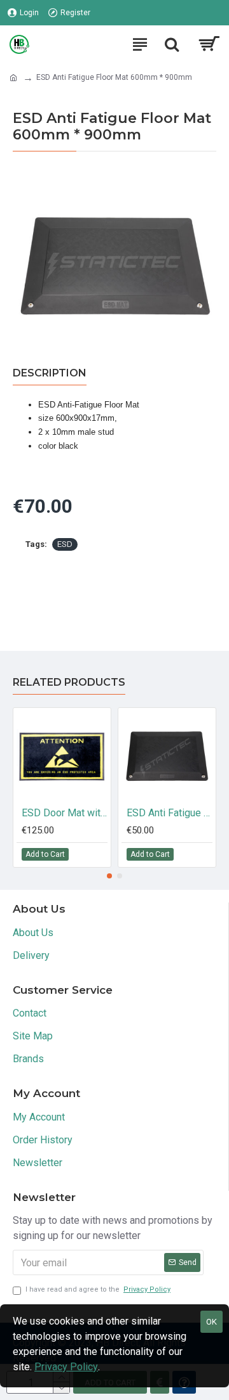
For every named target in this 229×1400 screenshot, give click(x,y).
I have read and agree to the (97, 1289)
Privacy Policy (66, 1367)
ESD (65, 544)
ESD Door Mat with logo (65, 813)
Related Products (69, 682)
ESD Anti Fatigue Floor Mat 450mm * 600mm (169, 813)
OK (211, 1321)
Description (50, 373)
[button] (109, 875)
